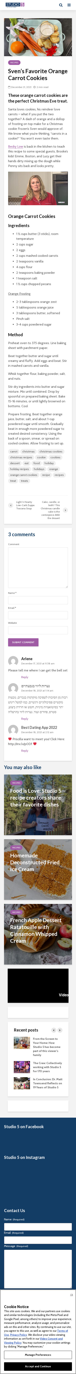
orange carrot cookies (23, 475)
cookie (41, 457)
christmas (28, 451)
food (36, 463)
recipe (46, 475)
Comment (13, 544)
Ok (71, 1294)
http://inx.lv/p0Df (20, 744)
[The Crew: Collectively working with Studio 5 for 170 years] (22, 1067)
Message (16, 1246)
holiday (49, 463)
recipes (59, 475)
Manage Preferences (38, 1354)
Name (12, 593)
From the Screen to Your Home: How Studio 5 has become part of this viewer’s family (46, 1047)
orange (53, 469)
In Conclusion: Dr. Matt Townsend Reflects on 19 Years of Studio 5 (47, 1083)
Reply (24, 677)
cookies (55, 457)
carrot (13, 451)
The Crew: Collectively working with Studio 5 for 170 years (47, 1067)
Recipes (14, 62)
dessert (15, 463)
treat (13, 481)
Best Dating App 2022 (39, 727)
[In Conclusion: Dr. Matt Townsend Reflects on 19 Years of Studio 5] (22, 1083)
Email (12, 608)
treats (24, 481)
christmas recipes (21, 457)
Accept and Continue (38, 1366)
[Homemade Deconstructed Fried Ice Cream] (38, 869)
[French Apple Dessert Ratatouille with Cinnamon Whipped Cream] (38, 934)
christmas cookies (51, 451)
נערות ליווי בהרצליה (20, 712)
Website (12, 623)
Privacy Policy (18, 1334)
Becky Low (15, 146)
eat (27, 463)
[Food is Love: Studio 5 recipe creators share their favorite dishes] (38, 804)
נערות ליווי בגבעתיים (35, 686)
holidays (39, 469)
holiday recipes (19, 469)
